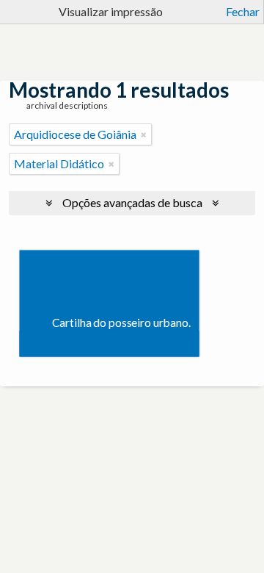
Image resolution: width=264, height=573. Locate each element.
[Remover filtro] (144, 134)
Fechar (243, 11)
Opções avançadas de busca (132, 202)
